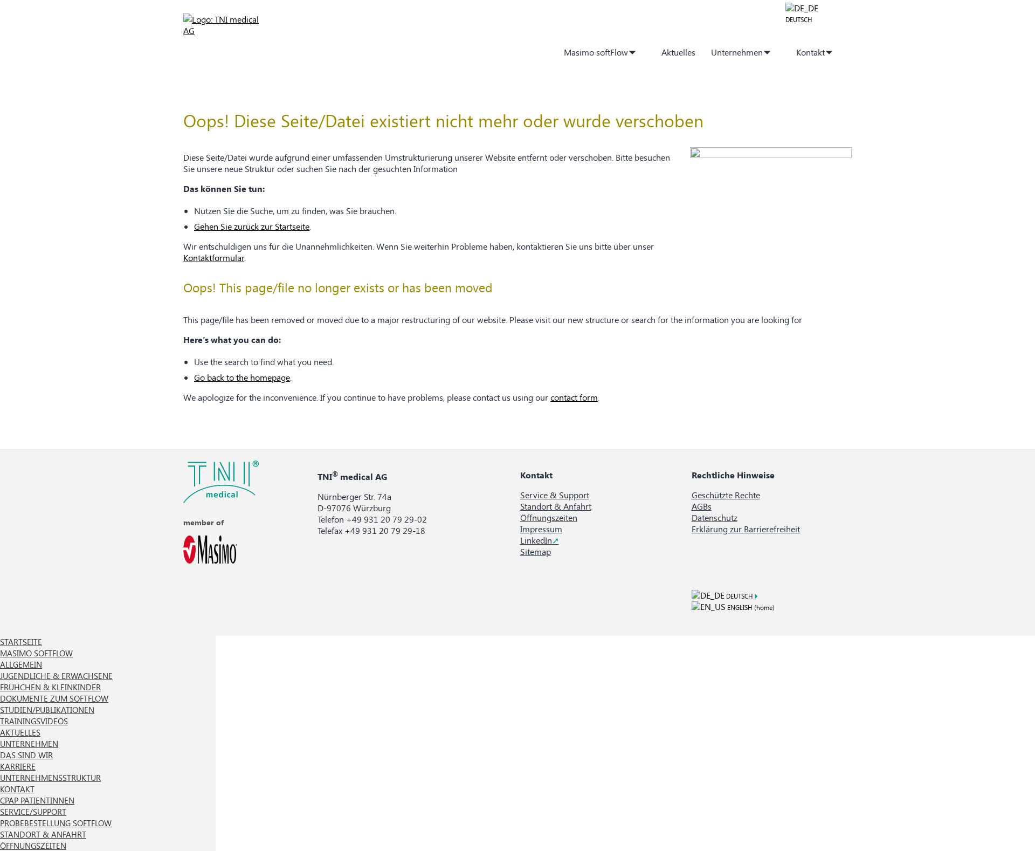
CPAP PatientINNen (37, 800)
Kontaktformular (213, 257)
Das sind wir (26, 755)
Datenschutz (714, 517)
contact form (574, 397)
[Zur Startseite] (223, 30)
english (739, 607)
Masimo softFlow (596, 52)
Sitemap (535, 551)
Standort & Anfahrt (555, 506)
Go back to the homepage (242, 377)
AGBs (702, 506)
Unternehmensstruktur (50, 777)
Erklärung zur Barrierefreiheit (746, 528)
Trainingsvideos (34, 721)
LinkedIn (536, 540)
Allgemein (21, 664)
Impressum (541, 528)
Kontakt (810, 52)
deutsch (798, 19)
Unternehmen (737, 52)
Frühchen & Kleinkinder (50, 687)
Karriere (18, 766)
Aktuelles (678, 52)
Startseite (540, 52)
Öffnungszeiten (548, 517)
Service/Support (33, 811)
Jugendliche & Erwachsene (56, 675)
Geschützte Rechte (726, 494)
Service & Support (554, 494)
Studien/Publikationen (47, 709)
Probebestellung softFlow (56, 823)
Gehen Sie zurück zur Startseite (251, 226)
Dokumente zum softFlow (54, 698)
